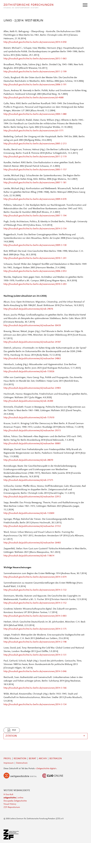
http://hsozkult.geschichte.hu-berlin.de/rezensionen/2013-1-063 (35, 58)
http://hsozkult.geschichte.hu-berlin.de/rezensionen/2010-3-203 (35, 284)
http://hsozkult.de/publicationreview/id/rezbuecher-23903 (32, 388)
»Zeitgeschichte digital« (46, 769)
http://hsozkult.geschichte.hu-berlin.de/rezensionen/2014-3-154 (35, 229)
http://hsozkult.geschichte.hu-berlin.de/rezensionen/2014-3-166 (35, 688)
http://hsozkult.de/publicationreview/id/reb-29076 (28, 309)
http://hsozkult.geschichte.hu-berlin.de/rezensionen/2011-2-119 (35, 156)
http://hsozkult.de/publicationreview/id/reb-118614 (29, 556)
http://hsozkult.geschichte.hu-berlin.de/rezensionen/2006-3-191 (35, 84)
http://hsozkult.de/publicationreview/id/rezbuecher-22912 (32, 497)
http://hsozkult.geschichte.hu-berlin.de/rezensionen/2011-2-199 (35, 71)
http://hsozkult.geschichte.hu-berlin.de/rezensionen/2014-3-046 (35, 671)
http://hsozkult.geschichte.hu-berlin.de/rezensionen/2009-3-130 (35, 245)
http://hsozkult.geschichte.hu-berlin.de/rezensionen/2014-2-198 (35, 642)
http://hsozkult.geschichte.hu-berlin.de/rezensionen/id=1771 (34, 131)
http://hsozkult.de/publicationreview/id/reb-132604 (29, 513)
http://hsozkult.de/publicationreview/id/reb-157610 (29, 417)
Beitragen (55, 758)
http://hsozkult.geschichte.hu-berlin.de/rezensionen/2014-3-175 (35, 629)
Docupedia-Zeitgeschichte (15, 801)
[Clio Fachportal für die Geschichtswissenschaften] (53, 778)
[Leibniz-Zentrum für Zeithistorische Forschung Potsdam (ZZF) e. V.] (11, 839)
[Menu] (85, 5)
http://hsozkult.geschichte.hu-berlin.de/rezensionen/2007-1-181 (35, 182)
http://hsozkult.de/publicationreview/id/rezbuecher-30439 (32, 325)
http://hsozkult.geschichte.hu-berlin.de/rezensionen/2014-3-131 (35, 655)
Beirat (32, 758)
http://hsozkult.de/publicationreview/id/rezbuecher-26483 (32, 543)
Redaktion (20, 758)
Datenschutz (21, 763)
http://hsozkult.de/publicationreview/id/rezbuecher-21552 (32, 526)
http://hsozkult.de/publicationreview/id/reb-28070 (28, 460)
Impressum (9, 763)
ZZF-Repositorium (12, 807)
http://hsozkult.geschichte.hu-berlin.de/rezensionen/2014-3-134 (35, 704)
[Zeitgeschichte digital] (22, 778)
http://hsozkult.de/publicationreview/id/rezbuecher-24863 (32, 358)
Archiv (43, 758)
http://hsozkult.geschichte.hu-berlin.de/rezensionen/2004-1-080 (35, 114)
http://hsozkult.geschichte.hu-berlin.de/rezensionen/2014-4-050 (35, 42)
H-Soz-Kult (8, 795)
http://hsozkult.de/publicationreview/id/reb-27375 (28, 480)
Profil (7, 758)
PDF (14, 730)
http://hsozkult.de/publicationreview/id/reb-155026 (29, 371)
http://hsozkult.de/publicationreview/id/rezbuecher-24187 (32, 342)
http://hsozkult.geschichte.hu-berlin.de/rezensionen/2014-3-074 (35, 577)
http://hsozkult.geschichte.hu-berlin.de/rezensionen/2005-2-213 (35, 144)
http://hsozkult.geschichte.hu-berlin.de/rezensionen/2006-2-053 (35, 271)
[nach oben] (86, 838)
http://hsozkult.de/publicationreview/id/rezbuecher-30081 (32, 443)
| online (13, 798)
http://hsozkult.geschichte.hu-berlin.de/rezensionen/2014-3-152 (35, 603)
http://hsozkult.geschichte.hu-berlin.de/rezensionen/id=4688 (34, 97)
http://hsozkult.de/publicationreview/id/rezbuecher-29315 (32, 430)
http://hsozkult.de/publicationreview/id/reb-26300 (28, 401)
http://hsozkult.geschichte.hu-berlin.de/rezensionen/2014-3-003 (35, 616)
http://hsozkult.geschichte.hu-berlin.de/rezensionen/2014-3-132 (35, 590)
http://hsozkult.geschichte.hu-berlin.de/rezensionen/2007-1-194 (35, 216)
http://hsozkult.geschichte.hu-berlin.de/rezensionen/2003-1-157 (35, 169)
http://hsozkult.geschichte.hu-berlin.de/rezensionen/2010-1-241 (35, 258)
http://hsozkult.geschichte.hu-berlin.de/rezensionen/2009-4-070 (35, 199)
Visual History (10, 804)
